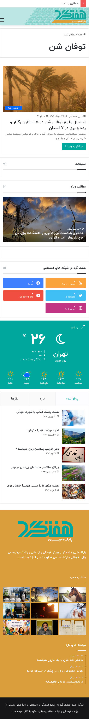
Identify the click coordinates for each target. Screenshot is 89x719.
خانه (80, 35)
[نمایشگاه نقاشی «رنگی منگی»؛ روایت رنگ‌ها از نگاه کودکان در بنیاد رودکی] (16, 627)
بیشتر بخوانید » (74, 146)
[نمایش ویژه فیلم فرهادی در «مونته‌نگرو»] (16, 610)
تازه (42, 399)
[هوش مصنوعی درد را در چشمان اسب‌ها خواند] (72, 594)
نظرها (14, 399)
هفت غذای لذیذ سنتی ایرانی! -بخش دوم (33, 486)
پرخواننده (72, 399)
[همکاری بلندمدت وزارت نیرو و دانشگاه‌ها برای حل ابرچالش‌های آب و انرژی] (44, 594)
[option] (44, 219)
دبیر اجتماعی (76, 116)
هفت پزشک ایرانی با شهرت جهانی (37, 412)
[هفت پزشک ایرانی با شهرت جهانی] (73, 418)
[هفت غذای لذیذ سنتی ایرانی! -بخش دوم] (73, 491)
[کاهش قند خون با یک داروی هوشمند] (72, 610)
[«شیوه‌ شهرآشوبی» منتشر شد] (72, 627)
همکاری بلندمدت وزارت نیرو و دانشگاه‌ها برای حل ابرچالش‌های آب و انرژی (49, 235)
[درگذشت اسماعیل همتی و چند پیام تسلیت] (44, 627)
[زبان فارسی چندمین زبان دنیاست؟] (73, 454)
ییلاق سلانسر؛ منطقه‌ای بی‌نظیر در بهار (35, 467)
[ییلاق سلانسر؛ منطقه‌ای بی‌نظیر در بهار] (73, 473)
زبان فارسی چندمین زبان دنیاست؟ (37, 449)
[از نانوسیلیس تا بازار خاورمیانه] (16, 594)
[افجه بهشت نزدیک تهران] (73, 436)
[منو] (2, 20)
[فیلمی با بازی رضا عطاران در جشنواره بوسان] (44, 610)
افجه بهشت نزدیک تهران (43, 430)
